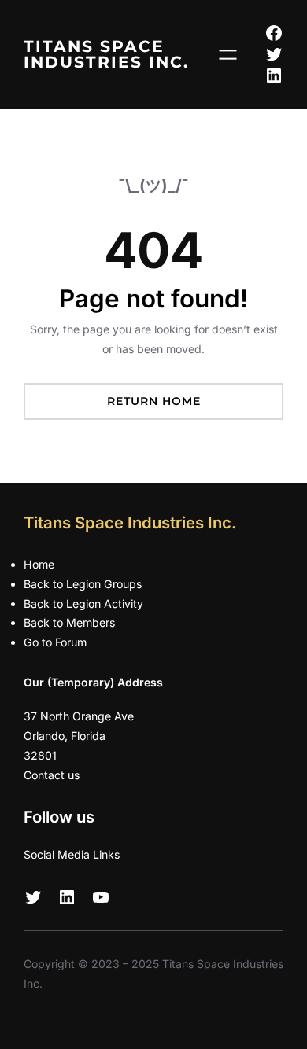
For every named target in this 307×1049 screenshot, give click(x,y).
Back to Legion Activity (83, 603)
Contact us (52, 775)
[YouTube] (100, 897)
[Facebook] (273, 33)
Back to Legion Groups (83, 584)
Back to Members (69, 622)
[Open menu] (228, 55)
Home (39, 564)
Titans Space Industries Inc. (106, 54)
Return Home (154, 401)
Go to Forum (55, 642)
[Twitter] (273, 54)
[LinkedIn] (273, 75)
